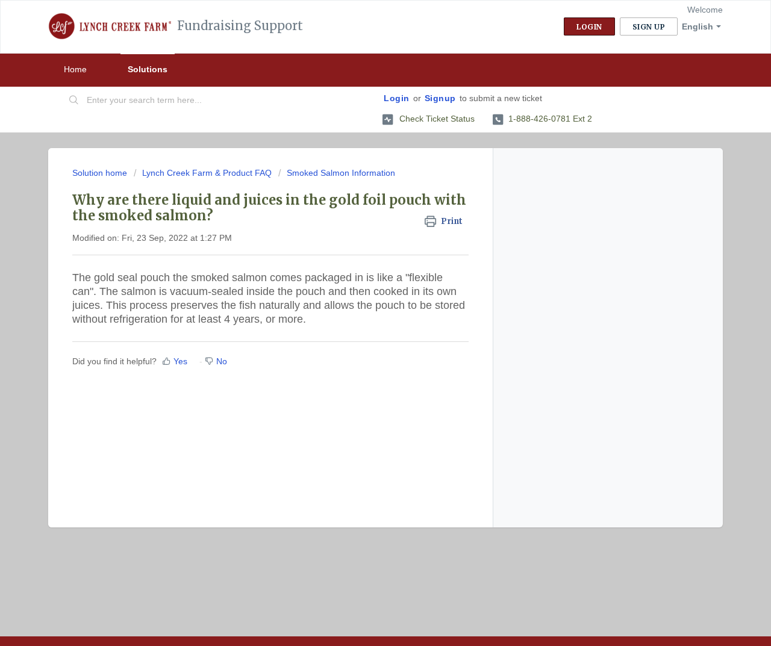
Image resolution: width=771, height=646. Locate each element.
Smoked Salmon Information (341, 173)
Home (75, 69)
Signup (440, 98)
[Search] (74, 101)
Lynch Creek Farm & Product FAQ (207, 173)
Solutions (147, 69)
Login (397, 98)
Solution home (101, 173)
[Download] (363, 164)
